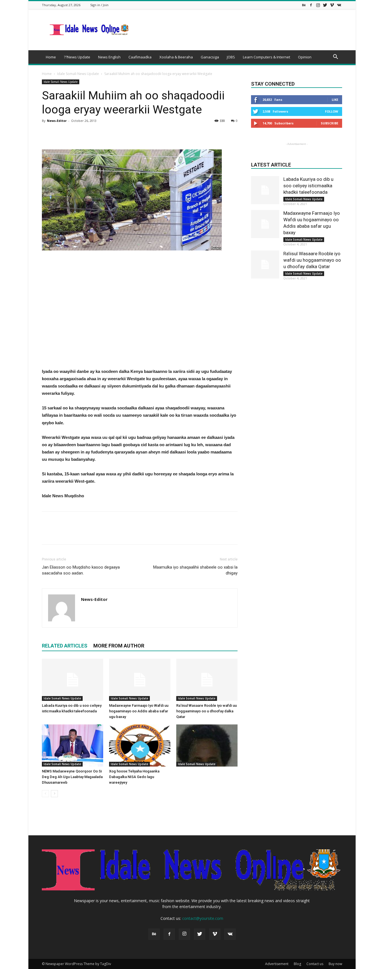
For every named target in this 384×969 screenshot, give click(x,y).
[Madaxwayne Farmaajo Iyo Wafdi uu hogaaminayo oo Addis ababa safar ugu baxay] (139, 680)
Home (51, 57)
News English (109, 57)
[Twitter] (325, 5)
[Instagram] (318, 5)
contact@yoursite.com (202, 918)
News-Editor (57, 120)
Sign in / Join (99, 5)
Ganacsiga (210, 57)
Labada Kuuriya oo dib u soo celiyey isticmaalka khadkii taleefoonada (308, 185)
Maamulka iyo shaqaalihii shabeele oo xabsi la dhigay (195, 570)
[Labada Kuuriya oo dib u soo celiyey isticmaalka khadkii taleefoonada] (72, 680)
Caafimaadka (140, 57)
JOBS (231, 57)
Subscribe (329, 123)
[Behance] (304, 5)
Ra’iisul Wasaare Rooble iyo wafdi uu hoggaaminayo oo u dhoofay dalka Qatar (206, 711)
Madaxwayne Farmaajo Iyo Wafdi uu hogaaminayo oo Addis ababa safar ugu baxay (138, 711)
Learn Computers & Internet (266, 57)
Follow (331, 111)
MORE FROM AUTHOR (118, 646)
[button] (335, 57)
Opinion (304, 57)
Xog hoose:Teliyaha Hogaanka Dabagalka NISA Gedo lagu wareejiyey (134, 777)
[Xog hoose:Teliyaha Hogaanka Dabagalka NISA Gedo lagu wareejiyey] (139, 745)
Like (335, 99)
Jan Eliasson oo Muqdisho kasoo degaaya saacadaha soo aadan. (81, 570)
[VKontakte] (339, 5)
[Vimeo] (332, 5)
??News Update (77, 57)
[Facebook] (311, 5)
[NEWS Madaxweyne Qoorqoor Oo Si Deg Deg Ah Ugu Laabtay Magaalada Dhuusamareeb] (72, 745)
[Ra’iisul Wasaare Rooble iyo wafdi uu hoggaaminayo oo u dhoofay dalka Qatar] (207, 680)
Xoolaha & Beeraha (176, 57)
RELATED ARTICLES (64, 646)
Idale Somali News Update (78, 73)
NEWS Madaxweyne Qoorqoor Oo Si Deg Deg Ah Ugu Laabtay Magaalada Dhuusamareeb (72, 777)
